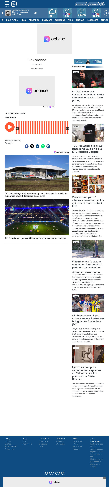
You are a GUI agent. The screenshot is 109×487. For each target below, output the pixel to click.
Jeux (41, 446)
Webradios (34, 20)
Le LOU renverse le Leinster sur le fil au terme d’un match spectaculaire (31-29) (88, 96)
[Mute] (35, 13)
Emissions (43, 444)
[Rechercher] (102, 4)
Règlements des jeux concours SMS (96, 454)
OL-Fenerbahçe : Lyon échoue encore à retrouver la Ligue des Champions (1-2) (88, 320)
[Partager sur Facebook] (26, 147)
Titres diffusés (10, 446)
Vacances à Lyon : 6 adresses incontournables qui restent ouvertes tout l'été (88, 202)
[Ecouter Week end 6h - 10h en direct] (88, 61)
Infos (23, 20)
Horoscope (92, 20)
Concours (60, 20)
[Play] (3, 13)
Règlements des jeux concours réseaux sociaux (96, 446)
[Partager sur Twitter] (31, 147)
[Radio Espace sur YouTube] (57, 473)
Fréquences (9, 449)
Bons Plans (12, 20)
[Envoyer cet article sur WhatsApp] (42, 147)
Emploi (104, 20)
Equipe (8, 441)
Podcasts (47, 20)
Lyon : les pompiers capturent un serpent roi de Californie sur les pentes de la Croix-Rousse (87, 373)
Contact (8, 444)
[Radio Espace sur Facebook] (46, 473)
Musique (80, 20)
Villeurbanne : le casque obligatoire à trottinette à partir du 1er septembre (87, 264)
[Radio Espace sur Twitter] (51, 473)
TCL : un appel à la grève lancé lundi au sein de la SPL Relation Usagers (87, 148)
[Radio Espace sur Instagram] (63, 473)
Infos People (27, 444)
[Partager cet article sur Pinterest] (36, 147)
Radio (70, 20)
